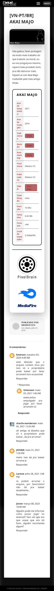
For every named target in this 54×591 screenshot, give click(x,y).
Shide (29, 135)
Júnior (19, 503)
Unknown (28, 390)
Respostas (24, 384)
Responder (22, 378)
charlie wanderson (26, 423)
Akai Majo (29, 187)
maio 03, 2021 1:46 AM (32, 392)
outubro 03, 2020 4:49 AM (27, 356)
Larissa (20, 473)
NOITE (47, 3)
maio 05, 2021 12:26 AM (29, 425)
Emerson (21, 354)
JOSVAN (20, 450)
